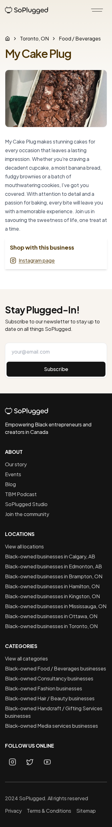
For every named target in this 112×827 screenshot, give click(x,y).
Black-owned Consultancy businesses (49, 678)
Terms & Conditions (49, 810)
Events (13, 474)
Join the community (27, 514)
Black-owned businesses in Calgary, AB (50, 556)
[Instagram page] (12, 761)
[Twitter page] (29, 761)
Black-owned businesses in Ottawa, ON (51, 616)
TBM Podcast (21, 494)
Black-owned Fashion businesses (43, 688)
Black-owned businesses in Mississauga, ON (55, 606)
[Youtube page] (47, 761)
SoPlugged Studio (26, 504)
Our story (16, 464)
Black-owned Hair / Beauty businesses (50, 698)
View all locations (24, 546)
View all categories (26, 658)
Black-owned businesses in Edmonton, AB (53, 566)
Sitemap (86, 810)
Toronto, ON (34, 38)
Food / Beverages (80, 38)
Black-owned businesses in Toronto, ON (51, 626)
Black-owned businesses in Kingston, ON (52, 596)
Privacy (13, 810)
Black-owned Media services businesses (51, 725)
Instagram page (37, 260)
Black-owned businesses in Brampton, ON (53, 576)
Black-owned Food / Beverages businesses (55, 668)
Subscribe (56, 369)
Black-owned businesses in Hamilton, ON (52, 586)
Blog (10, 484)
